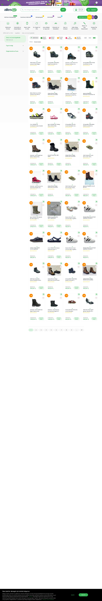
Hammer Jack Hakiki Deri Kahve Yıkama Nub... (36, 156)
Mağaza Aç (83, 17)
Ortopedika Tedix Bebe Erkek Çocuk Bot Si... (53, 63)
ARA (63, 9)
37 (81, 330)
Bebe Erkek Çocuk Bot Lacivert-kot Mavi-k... (35, 93)
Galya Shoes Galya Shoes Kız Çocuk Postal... (54, 279)
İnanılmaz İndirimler (25, 17)
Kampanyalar (39, 17)
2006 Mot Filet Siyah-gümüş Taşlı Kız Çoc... (88, 310)
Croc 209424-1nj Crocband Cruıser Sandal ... (36, 126)
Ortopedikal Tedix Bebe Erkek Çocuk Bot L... (71, 279)
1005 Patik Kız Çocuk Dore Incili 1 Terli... (88, 156)
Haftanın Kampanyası (10, 17)
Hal (95, 17)
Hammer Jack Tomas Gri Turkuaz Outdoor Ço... (71, 63)
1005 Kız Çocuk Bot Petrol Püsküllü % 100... (35, 279)
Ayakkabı (17, 33)
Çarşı (89, 17)
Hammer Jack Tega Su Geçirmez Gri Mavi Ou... (71, 94)
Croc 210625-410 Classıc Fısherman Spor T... (54, 248)
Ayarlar (72, 594)
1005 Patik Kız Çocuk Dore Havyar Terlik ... (70, 187)
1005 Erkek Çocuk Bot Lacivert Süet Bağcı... (35, 63)
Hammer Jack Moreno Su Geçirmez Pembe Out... (36, 187)
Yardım (59, 17)
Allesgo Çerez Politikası (48, 599)
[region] (51, 595)
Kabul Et (83, 594)
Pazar (92, 17)
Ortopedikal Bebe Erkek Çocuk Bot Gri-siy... (89, 63)
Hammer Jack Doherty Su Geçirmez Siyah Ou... (53, 310)
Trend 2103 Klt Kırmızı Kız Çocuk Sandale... (71, 310)
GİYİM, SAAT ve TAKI (8, 33)
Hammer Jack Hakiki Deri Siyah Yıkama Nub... (36, 310)
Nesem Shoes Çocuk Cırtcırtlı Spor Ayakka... (71, 217)
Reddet (31, 596)
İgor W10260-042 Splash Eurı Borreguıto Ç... (36, 217)
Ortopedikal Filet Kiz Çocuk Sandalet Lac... (70, 125)
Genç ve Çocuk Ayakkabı (28, 33)
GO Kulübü (50, 17)
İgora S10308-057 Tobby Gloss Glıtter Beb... (54, 125)
